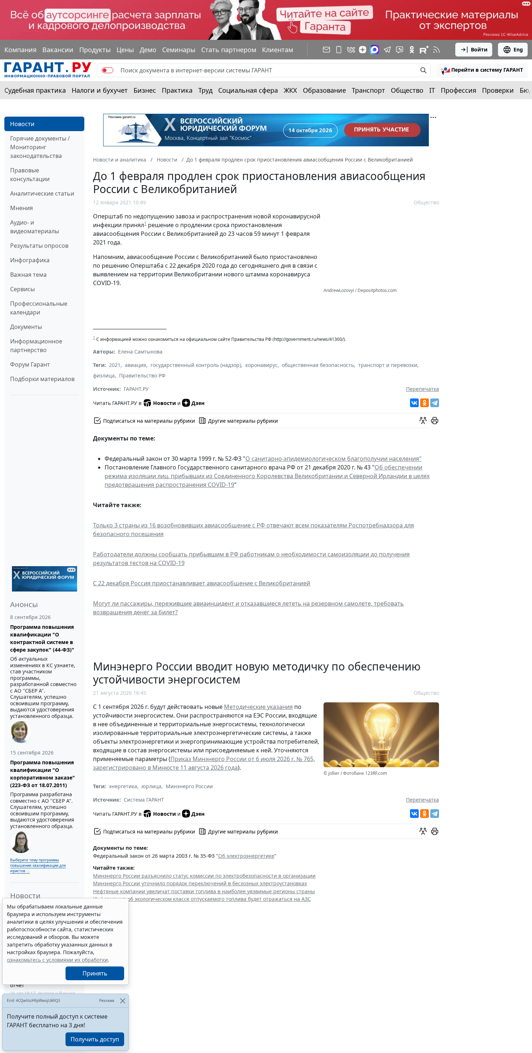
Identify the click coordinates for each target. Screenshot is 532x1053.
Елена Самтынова (140, 351)
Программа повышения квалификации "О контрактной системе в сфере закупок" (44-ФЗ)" (42, 638)
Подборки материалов (42, 379)
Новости (22, 124)
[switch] (107, 70)
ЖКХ (290, 90)
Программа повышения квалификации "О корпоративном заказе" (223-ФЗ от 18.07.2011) (42, 774)
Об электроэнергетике (246, 855)
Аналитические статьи (42, 193)
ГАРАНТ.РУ (136, 388)
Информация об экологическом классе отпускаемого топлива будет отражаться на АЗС (202, 898)
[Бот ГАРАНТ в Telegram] (399, 49)
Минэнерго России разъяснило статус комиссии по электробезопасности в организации (204, 875)
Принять (95, 973)
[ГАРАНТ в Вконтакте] (351, 49)
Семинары (178, 49)
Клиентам (277, 49)
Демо (148, 49)
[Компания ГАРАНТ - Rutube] (424, 49)
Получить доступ (95, 1039)
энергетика (123, 786)
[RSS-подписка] (436, 49)
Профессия (458, 90)
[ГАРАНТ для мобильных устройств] (338, 49)
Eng (518, 49)
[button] (482, 70)
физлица (104, 375)
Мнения (21, 208)
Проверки (498, 90)
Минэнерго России (189, 786)
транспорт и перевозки (387, 365)
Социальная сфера (248, 90)
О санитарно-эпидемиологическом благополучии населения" (333, 459)
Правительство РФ (142, 375)
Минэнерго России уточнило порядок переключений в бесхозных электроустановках (200, 883)
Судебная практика (35, 90)
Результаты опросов (39, 246)
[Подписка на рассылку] (326, 49)
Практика (177, 90)
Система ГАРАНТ (144, 799)
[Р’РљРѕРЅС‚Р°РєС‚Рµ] (414, 402)
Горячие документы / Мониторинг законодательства (40, 147)
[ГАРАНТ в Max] (374, 49)
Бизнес (145, 90)
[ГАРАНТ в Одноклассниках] (412, 49)
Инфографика (30, 260)
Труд (205, 90)
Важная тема (28, 275)
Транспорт (368, 90)
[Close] (122, 1000)
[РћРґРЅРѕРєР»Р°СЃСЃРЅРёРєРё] (424, 402)
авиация (135, 365)
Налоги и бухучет (100, 90)
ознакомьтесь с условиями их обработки (57, 959)
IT (432, 90)
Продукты (95, 49)
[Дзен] (362, 49)
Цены (125, 49)
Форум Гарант (30, 364)
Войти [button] (479, 49)
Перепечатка (422, 388)
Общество (407, 90)
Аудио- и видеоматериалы (34, 226)
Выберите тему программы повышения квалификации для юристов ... (38, 865)
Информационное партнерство (36, 345)
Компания (20, 49)
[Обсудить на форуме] (423, 420)
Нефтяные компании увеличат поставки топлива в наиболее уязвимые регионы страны (204, 891)
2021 (115, 365)
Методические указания (258, 707)
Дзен (197, 403)
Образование (324, 90)
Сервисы (22, 289)
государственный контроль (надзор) (196, 365)
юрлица (151, 786)
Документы (26, 327)
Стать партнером (228, 49)
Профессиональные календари (38, 308)
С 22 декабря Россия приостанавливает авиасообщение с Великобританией (201, 583)
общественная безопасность (318, 365)
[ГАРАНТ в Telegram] (387, 49)
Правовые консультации (30, 174)
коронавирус (261, 365)
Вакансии (57, 49)
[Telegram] (434, 402)
